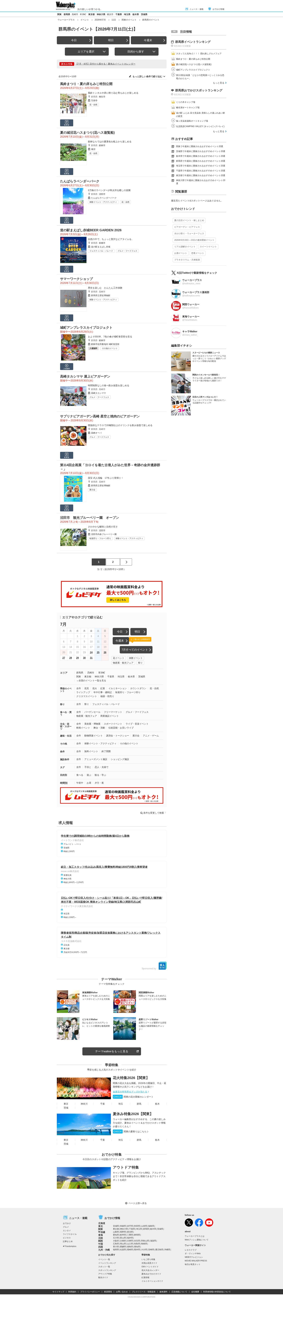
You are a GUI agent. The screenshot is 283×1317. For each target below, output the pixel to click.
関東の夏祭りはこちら (130, 1131)
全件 (78, 688)
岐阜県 (123, 1235)
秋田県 (137, 1226)
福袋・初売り (107, 696)
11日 (114, 20)
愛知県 (116, 1235)
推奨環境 (108, 1292)
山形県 (144, 1226)
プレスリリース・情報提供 (143, 1292)
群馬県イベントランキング (193, 41)
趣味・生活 (66, 735)
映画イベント (83, 727)
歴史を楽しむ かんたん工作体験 (105, 288)
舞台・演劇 (99, 727)
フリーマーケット (113, 712)
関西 (100, 1241)
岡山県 (123, 1244)
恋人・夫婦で (101, 767)
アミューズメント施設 (95, 759)
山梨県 (116, 1232)
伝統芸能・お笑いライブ (121, 727)
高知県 (137, 1246)
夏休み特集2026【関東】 (133, 1114)
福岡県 (116, 1249)
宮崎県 (151, 1249)
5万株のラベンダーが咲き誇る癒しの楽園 (109, 190)
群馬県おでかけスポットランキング (198, 90)
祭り (140, 662)
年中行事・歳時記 (103, 692)
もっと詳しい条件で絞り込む (147, 76)
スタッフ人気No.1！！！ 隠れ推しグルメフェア (199, 53)
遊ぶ (89, 775)
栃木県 (135, 14)
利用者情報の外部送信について (217, 1292)
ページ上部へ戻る (137, 1203)
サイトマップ (58, 1292)
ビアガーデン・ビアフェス (187, 227)
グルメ (66, 1227)
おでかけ (67, 1223)
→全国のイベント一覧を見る (91, 680)
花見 (86, 688)
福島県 (151, 1226)
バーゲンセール (92, 712)
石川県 (116, 1238)
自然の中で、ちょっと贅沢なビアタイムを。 (111, 239)
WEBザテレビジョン (194, 1257)
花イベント (118, 658)
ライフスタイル (70, 1234)
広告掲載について (179, 1292)
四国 (100, 1246)
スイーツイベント (208, 246)
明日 (111, 40)
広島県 (116, 1244)
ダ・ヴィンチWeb (193, 1253)
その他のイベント (110, 348)
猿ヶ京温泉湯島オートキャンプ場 (192, 121)
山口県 (130, 1244)
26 (105, 652)
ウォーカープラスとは (194, 1236)
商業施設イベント (109, 716)
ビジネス (67, 1238)
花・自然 (93, 104)
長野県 (123, 1232)
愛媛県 (123, 1246)
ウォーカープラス (66, 20)
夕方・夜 (99, 783)
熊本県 (137, 1249)
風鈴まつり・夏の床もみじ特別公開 (193, 59)
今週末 (148, 40)
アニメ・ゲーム (151, 735)
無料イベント (91, 751)
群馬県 (67, 14)
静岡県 (137, 1235)
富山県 (123, 1238)
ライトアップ (83, 692)
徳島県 (130, 1246)
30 (84, 657)
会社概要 (195, 1292)
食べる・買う (66, 713)
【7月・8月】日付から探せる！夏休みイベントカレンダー (105, 63)
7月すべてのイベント (135, 649)
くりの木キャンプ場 (185, 102)
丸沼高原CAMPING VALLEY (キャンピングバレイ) (200, 126)
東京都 (91, 14)
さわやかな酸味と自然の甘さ (103, 526)
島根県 (144, 1244)
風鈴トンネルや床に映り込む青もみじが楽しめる (113, 93)
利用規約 (72, 1292)
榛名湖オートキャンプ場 (187, 107)
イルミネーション (117, 688)
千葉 (102, 1103)
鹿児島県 (159, 1249)
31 (91, 657)
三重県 (130, 1235)
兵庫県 (130, 1241)
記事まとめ (68, 1241)
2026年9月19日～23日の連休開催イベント (194, 240)
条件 (62, 751)
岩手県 (130, 1226)
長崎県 (130, 1249)
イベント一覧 (104, 1259)
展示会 (92, 490)
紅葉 (102, 688)
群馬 (139, 1103)
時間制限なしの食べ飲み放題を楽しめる (108, 385)
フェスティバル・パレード (101, 251)
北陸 (100, 1238)
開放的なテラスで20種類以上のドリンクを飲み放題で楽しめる (120, 425)
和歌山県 (145, 1241)
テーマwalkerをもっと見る (111, 1051)
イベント (84, 20)
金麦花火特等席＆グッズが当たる (130, 1091)
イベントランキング (107, 1263)
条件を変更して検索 (153, 813)
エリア (63, 672)
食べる (79, 775)
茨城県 (144, 14)
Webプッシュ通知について (196, 1240)
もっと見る (218, 83)
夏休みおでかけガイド (151, 1274)
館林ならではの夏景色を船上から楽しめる (110, 141)
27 (63, 657)
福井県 (130, 1238)
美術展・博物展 (92, 723)
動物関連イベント (93, 735)
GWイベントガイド (150, 1267)
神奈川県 (101, 14)
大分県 (144, 1249)
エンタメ (67, 1230)
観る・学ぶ (100, 775)
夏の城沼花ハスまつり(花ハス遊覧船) (193, 64)
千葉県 (118, 14)
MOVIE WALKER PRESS (196, 1261)
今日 (74, 40)
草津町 (83, 14)
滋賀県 (153, 1241)
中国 (100, 1244)
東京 (66, 1103)
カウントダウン (138, 688)
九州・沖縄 (104, 1249)
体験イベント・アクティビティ (103, 202)
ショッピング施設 (120, 759)
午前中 (79, 783)
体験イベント (136, 658)
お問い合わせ (122, 1292)
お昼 (89, 783)
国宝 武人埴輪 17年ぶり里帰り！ (105, 478)
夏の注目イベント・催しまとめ (189, 220)
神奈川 (84, 1103)
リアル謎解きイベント (185, 246)
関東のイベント (129, 20)
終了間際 (106, 751)
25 (98, 652)
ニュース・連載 (196, 9)
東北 (100, 1226)
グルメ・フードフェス (127, 251)
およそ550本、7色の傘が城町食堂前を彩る (110, 336)
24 (91, 652)
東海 (100, 1235)
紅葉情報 (145, 1277)
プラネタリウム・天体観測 (187, 259)
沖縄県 (167, 1249)
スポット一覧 (104, 1267)
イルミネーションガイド (152, 1281)
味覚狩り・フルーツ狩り (100, 538)
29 (77, 657)
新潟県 (130, 1232)
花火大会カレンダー (150, 1270)
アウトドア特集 (126, 1167)
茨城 (66, 1107)
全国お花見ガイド (149, 1263)
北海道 (101, 1223)
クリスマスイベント (86, 696)
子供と (87, 767)
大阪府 (116, 1241)
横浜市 (110, 14)
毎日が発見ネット (192, 1264)
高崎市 (75, 14)
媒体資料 (163, 1292)
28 (70, 657)
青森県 (123, 1226)
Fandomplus (70, 1246)
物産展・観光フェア (123, 662)
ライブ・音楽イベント (137, 723)
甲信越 (101, 1232)
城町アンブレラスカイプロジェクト (193, 70)
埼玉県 (127, 14)
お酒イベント (180, 253)
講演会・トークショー (117, 735)
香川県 (116, 1246)
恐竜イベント (197, 253)
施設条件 (64, 759)
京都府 (123, 1241)
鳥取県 (137, 1244)
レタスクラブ (191, 1250)
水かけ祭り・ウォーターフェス (189, 233)
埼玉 (120, 1103)
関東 (59, 14)
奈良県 (137, 1241)
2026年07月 (100, 20)
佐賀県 (123, 1249)
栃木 (157, 1103)
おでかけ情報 (218, 9)
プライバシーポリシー (90, 1292)
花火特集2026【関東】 (131, 1078)
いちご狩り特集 (148, 1259)
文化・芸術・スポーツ (66, 726)
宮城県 (116, 1226)
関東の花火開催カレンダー (132, 1096)
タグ (62, 767)
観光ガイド (103, 1277)
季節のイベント (66, 689)
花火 (94, 688)
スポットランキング (107, 1270)
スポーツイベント (113, 723)
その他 (63, 743)
